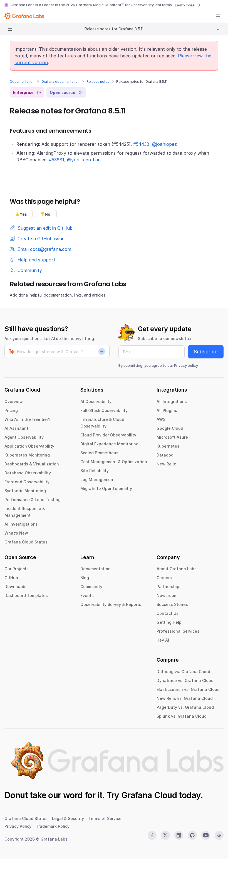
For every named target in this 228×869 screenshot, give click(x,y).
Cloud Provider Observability (108, 435)
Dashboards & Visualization (31, 464)
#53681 (56, 159)
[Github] (192, 835)
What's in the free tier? (27, 419)
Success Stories (172, 604)
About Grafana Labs (177, 568)
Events (87, 595)
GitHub (11, 577)
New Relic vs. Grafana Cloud (185, 698)
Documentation (22, 81)
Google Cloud (170, 428)
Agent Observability (24, 437)
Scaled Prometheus (99, 452)
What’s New (16, 533)
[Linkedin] (178, 835)
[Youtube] (205, 835)
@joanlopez (164, 144)
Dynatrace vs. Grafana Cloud (185, 680)
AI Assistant (16, 428)
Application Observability (29, 446)
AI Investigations (21, 524)
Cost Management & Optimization (113, 461)
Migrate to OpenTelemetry (106, 488)
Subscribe (206, 352)
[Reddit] (219, 835)
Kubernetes (168, 446)
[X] (165, 835)
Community (91, 586)
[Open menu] (218, 16)
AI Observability (95, 401)
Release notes (97, 81)
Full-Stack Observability (104, 410)
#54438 (141, 144)
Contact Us (168, 613)
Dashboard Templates (26, 595)
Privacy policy (186, 365)
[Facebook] (152, 835)
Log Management (97, 479)
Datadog (165, 455)
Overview (13, 401)
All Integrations (172, 401)
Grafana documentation (60, 81)
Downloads (15, 586)
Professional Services (178, 631)
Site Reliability (94, 470)
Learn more (185, 5)
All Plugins (167, 410)
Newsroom (167, 595)
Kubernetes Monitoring (27, 455)
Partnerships (169, 586)
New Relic (166, 464)
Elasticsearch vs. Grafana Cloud (188, 689)
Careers (164, 577)
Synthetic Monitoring (25, 490)
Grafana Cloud (149, 795)
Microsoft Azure (172, 437)
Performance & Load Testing (32, 499)
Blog (84, 577)
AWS (161, 419)
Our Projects (16, 568)
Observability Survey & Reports (110, 604)
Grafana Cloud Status (26, 542)
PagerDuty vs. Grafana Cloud (185, 707)
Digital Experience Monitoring (109, 443)
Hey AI (163, 640)
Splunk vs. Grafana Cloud (182, 716)
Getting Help (169, 622)
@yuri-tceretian (84, 159)
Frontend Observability (26, 481)
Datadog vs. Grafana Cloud (183, 671)
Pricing (11, 410)
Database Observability (27, 472)
